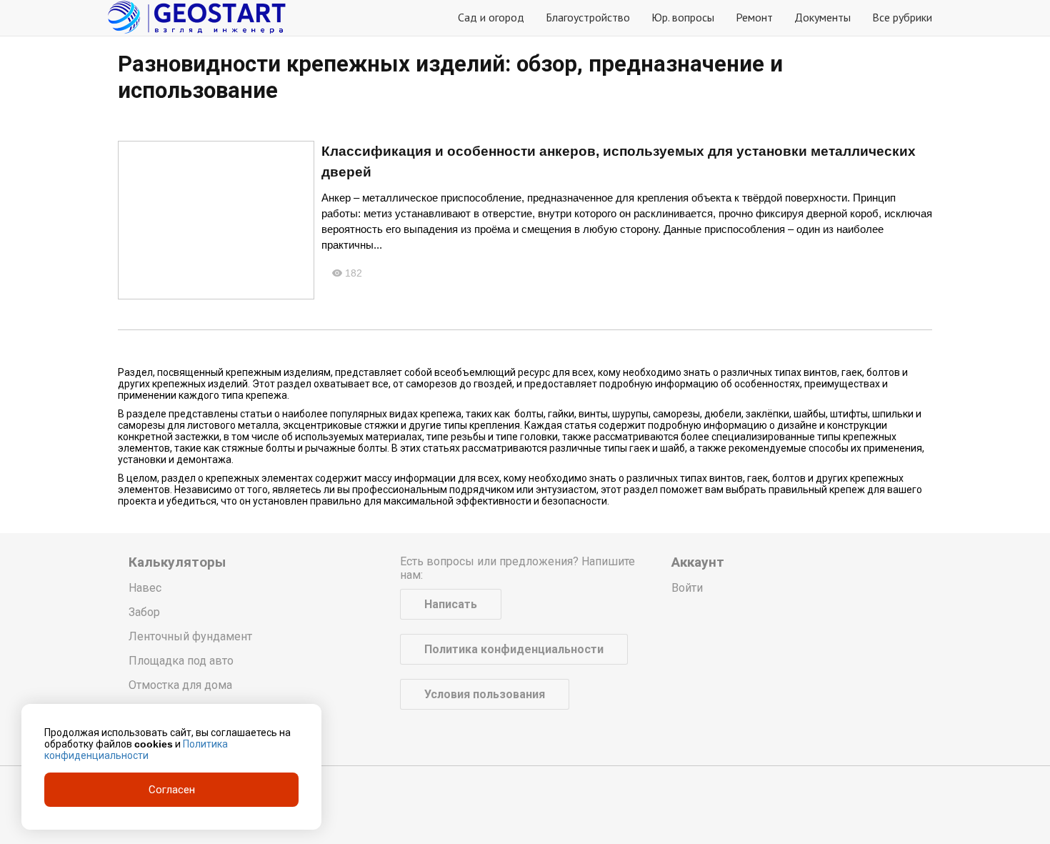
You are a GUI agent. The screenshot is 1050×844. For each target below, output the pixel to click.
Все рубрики (902, 17)
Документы (822, 17)
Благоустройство (588, 17)
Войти (687, 588)
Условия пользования (484, 694)
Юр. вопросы (682, 17)
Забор (144, 612)
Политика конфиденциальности (514, 649)
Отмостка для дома (180, 685)
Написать (450, 604)
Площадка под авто (181, 660)
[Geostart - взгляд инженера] (196, 18)
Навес (145, 588)
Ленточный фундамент (190, 636)
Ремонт (754, 17)
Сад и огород (491, 17)
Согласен (172, 789)
